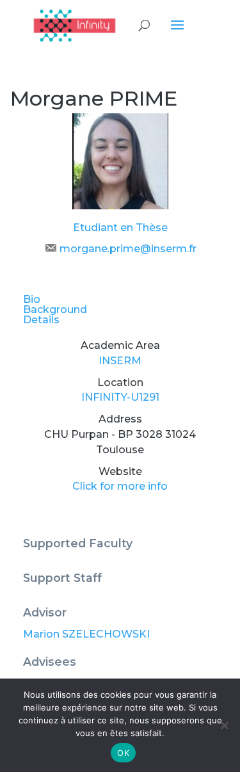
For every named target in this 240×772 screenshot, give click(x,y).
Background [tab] (55, 309)
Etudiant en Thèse (120, 227)
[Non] (224, 725)
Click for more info (120, 486)
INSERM (120, 361)
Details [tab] (41, 320)
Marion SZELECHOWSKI (86, 634)
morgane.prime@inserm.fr (128, 249)
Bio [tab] (31, 299)
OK (123, 753)
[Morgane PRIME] (120, 206)
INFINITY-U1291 (120, 397)
